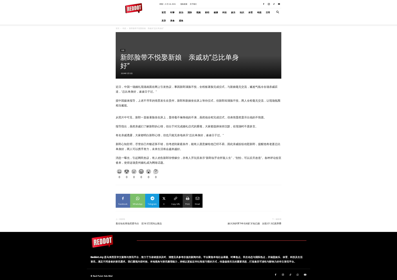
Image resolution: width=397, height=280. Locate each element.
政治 (181, 12)
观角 (181, 20)
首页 (164, 12)
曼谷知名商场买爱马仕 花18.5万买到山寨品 (139, 223)
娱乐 (233, 12)
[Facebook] (263, 4)
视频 (198, 12)
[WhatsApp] (298, 275)
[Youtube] (279, 4)
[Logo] (102, 241)
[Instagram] (268, 4)
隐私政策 (184, 4)
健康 (216, 12)
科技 (224, 12)
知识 (242, 12)
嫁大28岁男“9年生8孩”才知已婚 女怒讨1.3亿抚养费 (254, 223)
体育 (250, 12)
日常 (268, 12)
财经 (207, 12)
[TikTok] (274, 4)
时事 (172, 12)
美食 (172, 20)
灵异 (164, 20)
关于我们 (193, 4)
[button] (277, 12)
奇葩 (259, 12)
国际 (190, 12)
